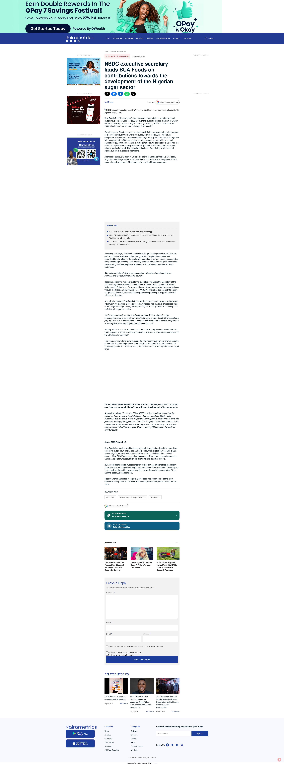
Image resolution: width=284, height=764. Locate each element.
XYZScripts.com (152, 763)
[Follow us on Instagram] (75, 40)
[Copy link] (133, 94)
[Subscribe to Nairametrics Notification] (279, 759)
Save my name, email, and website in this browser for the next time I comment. (136, 646)
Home (108, 38)
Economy (134, 735)
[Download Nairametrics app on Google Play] (80, 734)
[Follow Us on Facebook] (167, 744)
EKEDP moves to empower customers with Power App (130, 231)
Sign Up (200, 733)
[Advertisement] (200, 71)
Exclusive (134, 731)
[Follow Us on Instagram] (177, 744)
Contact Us (108, 738)
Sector (133, 742)
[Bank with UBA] (83, 110)
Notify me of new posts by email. (120, 655)
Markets (133, 738)
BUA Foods (110, 497)
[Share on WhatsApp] (127, 94)
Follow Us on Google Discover (169, 102)
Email (109, 634)
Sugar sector (155, 497)
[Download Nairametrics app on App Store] (80, 743)
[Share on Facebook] (114, 94)
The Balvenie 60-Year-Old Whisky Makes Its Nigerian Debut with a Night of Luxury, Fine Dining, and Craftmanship (167, 702)
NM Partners (124, 704)
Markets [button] (139, 38)
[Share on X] (107, 94)
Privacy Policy (109, 742)
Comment (110, 592)
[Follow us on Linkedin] (71, 40)
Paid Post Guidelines (112, 750)
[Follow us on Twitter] (79, 40)
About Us (108, 735)
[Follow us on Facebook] (67, 40)
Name (109, 622)
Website (146, 634)
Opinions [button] (187, 38)
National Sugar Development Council (132, 497)
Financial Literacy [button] (162, 38)
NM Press (109, 102)
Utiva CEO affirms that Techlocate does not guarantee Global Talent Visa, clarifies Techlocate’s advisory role (140, 702)
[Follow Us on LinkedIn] (172, 744)
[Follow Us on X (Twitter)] (181, 744)
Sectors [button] (149, 38)
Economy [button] (128, 38)
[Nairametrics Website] (79, 37)
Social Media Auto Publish (134, 763)
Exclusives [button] (117, 38)
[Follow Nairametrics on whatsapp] (83, 151)
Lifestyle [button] (176, 38)
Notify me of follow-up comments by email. (124, 652)
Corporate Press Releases (118, 51)
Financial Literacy (137, 746)
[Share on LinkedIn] (120, 94)
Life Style (134, 750)
